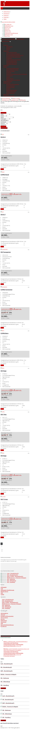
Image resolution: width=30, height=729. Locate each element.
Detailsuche (3, 126)
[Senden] (6, 3)
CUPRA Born (4, 333)
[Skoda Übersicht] (6, 30)
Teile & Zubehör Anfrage (12, 70)
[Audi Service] (7, 27)
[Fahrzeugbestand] (5, 98)
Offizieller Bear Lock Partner (13, 80)
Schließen (3, 688)
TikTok (4, 19)
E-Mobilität (6, 65)
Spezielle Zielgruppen (11, 61)
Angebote (5, 45)
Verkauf (8, 48)
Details (2, 169)
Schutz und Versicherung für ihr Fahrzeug (16, 74)
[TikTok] (22, 100)
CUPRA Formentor (6, 290)
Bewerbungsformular (11, 90)
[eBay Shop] (6, 36)
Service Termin (9, 78)
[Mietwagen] (8, 34)
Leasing (8, 77)
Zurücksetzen (4, 128)
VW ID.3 (3, 137)
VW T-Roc (4, 414)
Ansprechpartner (10, 85)
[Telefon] (6, 2)
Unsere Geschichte (11, 91)
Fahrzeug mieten (10, 71)
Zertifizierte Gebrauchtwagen (13, 56)
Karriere (8, 88)
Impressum (6, 13)
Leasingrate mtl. (5, 194)
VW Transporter (6, 252)
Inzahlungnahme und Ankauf (13, 59)
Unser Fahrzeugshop (11, 52)
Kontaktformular (10, 87)
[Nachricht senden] (5, 41)
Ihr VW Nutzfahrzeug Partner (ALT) (14, 55)
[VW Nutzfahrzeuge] (10, 33)
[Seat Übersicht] (6, 28)
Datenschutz (6, 11)
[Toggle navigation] (10, 41)
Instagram (5, 17)
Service (8, 49)
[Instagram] (14, 100)
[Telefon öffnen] (19, 39)
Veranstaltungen (10, 93)
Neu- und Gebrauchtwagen (13, 54)
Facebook (5, 15)
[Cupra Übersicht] (7, 31)
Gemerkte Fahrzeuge (11, 64)
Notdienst (8, 72)
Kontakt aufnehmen (5, 636)
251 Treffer (3, 112)
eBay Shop (6, 94)
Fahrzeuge (6, 51)
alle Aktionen (9, 46)
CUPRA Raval (5, 175)
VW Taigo (3, 371)
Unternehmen (6, 83)
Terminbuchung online (8, 96)
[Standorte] (4, 5)
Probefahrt (9, 58)
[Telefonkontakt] (16, 98)
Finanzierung (9, 75)
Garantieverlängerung (11, 62)
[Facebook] (5, 100)
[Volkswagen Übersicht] (8, 26)
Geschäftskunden (7, 81)
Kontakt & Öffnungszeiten (12, 84)
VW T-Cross (4, 499)
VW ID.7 (3, 214)
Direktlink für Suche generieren (6, 557)
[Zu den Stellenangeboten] (7, 24)
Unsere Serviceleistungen (12, 68)
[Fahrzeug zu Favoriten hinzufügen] (28, 134)
